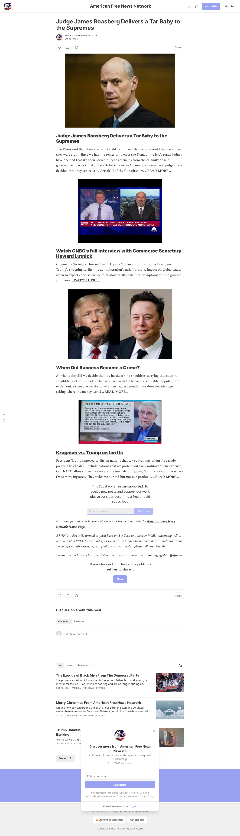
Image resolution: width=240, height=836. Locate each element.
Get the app (137, 819)
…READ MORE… (158, 170)
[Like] (59, 47)
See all (63, 758)
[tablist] (71, 621)
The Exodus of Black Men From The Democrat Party (97, 675)
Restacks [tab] (79, 621)
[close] (154, 731)
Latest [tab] (69, 665)
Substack (102, 828)
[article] (120, 684)
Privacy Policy (147, 796)
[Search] (189, 6)
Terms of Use (137, 792)
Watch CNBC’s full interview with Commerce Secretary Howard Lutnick (118, 253)
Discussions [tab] (83, 665)
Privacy (113, 811)
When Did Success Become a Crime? (98, 367)
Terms (123, 811)
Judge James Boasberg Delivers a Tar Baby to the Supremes (111, 138)
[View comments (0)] (68, 47)
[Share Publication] (196, 6)
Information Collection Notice (118, 796)
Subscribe (211, 6)
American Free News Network (81, 35)
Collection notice (139, 811)
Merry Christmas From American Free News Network (98, 703)
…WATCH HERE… (86, 280)
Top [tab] (60, 665)
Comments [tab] (64, 621)
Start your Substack (111, 819)
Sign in (229, 6)
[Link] (51, 138)
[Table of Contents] (3, 418)
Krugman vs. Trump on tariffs (89, 452)
